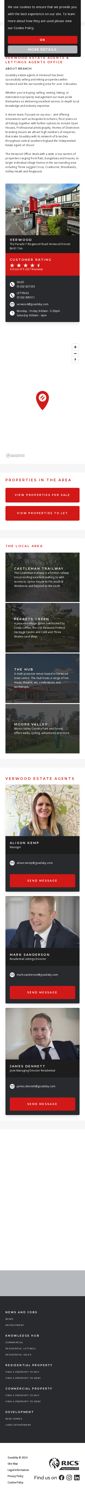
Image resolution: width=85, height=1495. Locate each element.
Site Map (13, 1463)
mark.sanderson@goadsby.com (37, 975)
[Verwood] (42, 209)
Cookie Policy (15, 1482)
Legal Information (18, 1470)
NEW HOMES (13, 1418)
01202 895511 (26, 297)
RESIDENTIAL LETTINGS (20, 1348)
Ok (42, 40)
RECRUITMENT (14, 1325)
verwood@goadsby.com (33, 304)
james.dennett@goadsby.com (36, 1086)
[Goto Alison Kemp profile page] (42, 810)
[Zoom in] (75, 347)
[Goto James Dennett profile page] (42, 1033)
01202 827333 (26, 286)
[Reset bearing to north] (75, 360)
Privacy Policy (15, 1476)
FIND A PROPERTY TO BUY (22, 1372)
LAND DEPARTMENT (18, 1424)
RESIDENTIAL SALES (18, 1354)
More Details (42, 49)
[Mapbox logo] (15, 455)
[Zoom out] (75, 353)
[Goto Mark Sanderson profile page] (42, 922)
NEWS (9, 1319)
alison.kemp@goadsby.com (35, 863)
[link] (61, 1477)
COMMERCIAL (14, 1342)
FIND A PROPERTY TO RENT (23, 1378)
